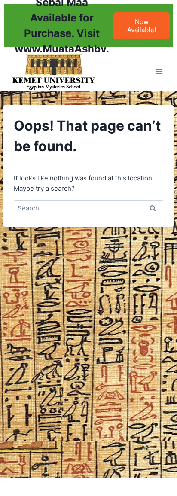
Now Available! (141, 26)
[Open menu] (159, 71)
